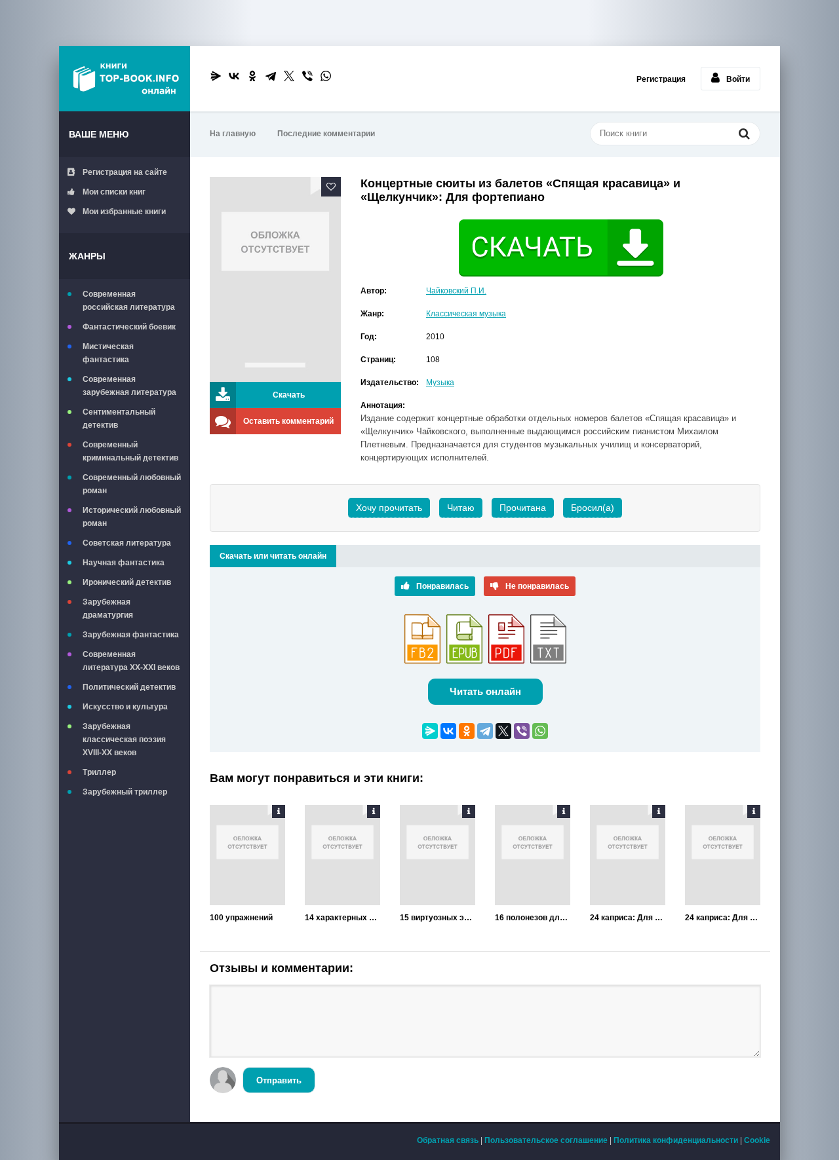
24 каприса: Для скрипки (627, 917)
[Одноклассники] (252, 76)
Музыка (440, 382)
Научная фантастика (124, 562)
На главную (233, 133)
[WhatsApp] (326, 76)
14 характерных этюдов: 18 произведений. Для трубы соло (342, 917)
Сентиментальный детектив (119, 418)
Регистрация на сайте (125, 172)
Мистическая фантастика (108, 353)
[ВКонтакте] (234, 76)
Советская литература (127, 543)
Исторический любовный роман (132, 517)
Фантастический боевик (129, 326)
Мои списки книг (114, 191)
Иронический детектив (127, 582)
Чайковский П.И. (456, 290)
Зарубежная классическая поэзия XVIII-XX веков (124, 739)
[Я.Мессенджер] (216, 76)
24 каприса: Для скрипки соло (722, 917)
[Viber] (307, 76)
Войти (738, 79)
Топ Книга (124, 78)
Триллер (99, 772)
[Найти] (744, 135)
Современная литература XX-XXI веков (131, 661)
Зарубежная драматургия (108, 608)
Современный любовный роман (132, 484)
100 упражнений (241, 917)
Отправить (279, 1080)
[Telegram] (271, 76)
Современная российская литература (129, 301)
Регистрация (661, 79)
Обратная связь (447, 1140)
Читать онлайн (485, 691)
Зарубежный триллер (125, 791)
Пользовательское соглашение (546, 1140)
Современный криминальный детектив (130, 451)
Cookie (757, 1140)
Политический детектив (129, 687)
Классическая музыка (466, 313)
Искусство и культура (125, 706)
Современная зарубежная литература (129, 386)
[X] (289, 76)
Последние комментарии (326, 133)
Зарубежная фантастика (131, 634)
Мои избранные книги (124, 211)
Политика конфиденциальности (676, 1140)
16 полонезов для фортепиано (532, 917)
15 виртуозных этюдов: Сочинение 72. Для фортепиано (437, 917)
